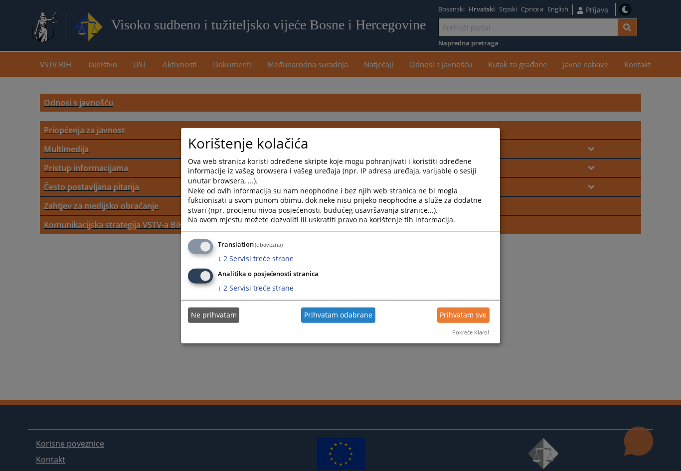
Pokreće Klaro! (470, 332)
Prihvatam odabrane (338, 314)
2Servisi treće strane (256, 258)
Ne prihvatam (214, 314)
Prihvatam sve (463, 314)
